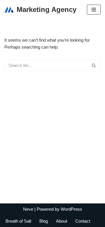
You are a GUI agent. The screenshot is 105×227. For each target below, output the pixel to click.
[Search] (94, 65)
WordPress (71, 209)
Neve (28, 209)
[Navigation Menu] (94, 10)
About (61, 221)
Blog (43, 221)
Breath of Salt (18, 221)
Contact (82, 221)
